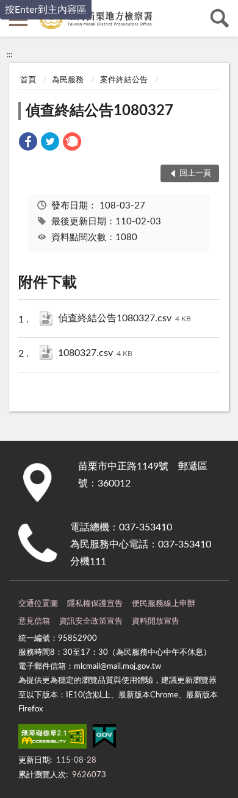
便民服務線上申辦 (163, 604)
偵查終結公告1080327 (99, 111)
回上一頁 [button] (195, 173)
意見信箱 (34, 621)
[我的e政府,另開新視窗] (104, 738)
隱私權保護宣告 (95, 604)
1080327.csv (95, 353)
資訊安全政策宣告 (91, 621)
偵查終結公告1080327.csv (124, 318)
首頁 (28, 80)
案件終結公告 (124, 80)
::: (9, 55)
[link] (28, 143)
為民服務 (68, 80)
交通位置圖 (38, 604)
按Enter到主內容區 (46, 10)
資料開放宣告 (155, 621)
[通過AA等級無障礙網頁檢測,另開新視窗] (52, 738)
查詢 (219, 18)
